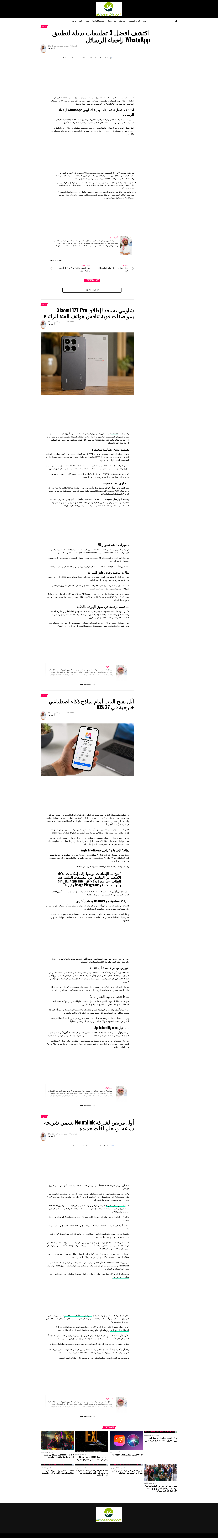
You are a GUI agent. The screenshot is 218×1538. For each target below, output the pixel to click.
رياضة (81, 21)
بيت (144, 21)
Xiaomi (114, 433)
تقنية (87, 21)
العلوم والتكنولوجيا (98, 21)
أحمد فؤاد (51, 48)
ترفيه (74, 21)
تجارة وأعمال (112, 21)
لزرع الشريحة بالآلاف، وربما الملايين (78, 1315)
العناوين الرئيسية (134, 21)
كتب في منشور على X (115, 1205)
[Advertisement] (92, 79)
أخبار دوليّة (122, 21)
